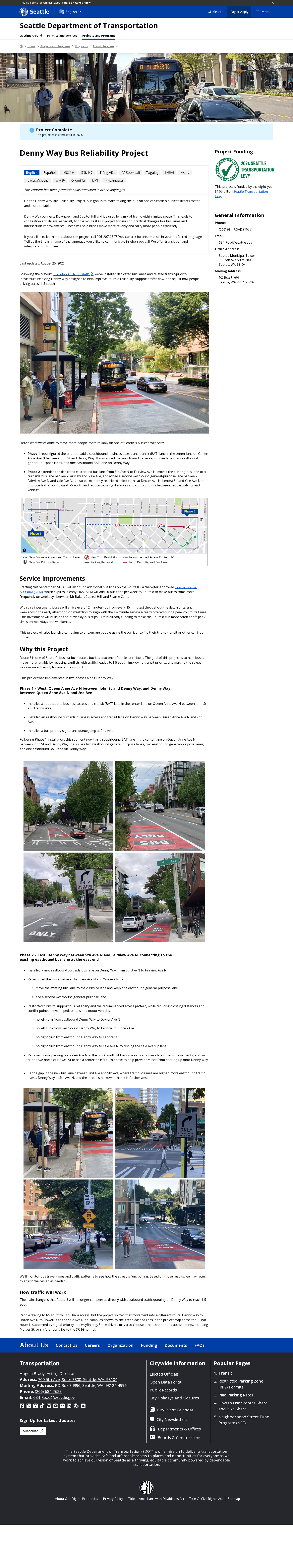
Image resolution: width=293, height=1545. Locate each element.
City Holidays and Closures (174, 1398)
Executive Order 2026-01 (71, 274)
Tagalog (152, 172)
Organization (120, 1345)
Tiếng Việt (107, 172)
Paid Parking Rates (235, 1395)
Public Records (163, 1390)
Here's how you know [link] (77, 2)
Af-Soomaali (131, 172)
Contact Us (66, 1345)
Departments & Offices (179, 1429)
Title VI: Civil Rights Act (206, 1498)
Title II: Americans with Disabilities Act (156, 1498)
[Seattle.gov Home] (21, 46)
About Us (34, 1345)
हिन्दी (95, 180)
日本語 (60, 180)
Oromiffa (78, 180)
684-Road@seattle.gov (235, 242)
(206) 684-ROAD (230, 229)
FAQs (200, 1345)
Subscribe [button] (31, 1431)
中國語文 (68, 172)
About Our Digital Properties (76, 1498)
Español (50, 172)
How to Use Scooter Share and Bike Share (242, 1406)
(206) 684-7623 (48, 1391)
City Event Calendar (175, 1410)
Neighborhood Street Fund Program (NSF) (243, 1419)
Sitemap (234, 1498)
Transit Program (103, 46)
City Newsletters (172, 1419)
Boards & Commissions (179, 1437)
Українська (114, 180)
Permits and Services (62, 35)
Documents (176, 1345)
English (71, 12)
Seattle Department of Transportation (89, 25)
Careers (92, 1345)
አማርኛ (185, 172)
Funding (149, 1345)
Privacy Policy (113, 1498)
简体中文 (87, 172)
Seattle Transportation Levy (241, 193)
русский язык (38, 180)
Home (31, 46)
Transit (225, 1373)
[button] (272, 3)
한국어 (169, 172)
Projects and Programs (98, 35)
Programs (81, 46)
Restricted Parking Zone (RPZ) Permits (240, 1384)
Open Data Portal (166, 1382)
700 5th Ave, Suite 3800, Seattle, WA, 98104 (77, 1379)
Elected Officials (164, 1374)
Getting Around (31, 35)
